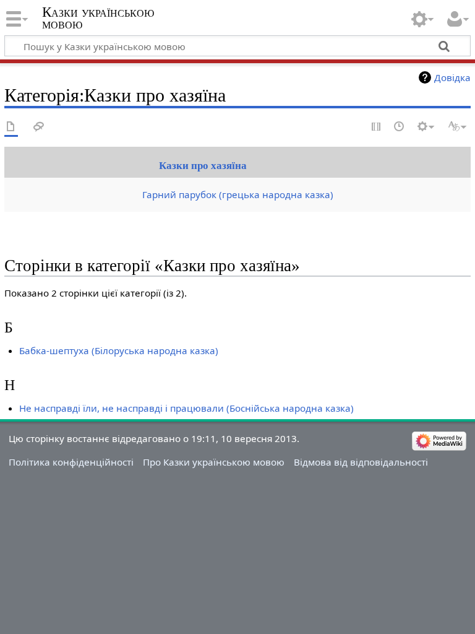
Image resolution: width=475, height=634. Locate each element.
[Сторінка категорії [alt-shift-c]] (11, 127)
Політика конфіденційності (71, 462)
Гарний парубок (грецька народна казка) (237, 194)
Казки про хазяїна (203, 166)
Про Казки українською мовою (214, 462)
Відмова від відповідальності (361, 462)
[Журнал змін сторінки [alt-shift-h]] (399, 127)
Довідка (452, 77)
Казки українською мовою (98, 18)
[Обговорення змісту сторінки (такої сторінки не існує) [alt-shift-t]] (39, 127)
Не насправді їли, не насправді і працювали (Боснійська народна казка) (186, 408)
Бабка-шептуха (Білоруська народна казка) (118, 350)
